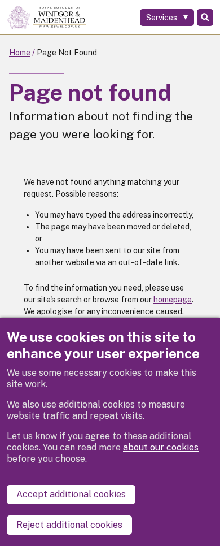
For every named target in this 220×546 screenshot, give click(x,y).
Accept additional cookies (71, 494)
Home (19, 52)
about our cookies (161, 447)
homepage (172, 299)
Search (205, 17)
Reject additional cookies (69, 524)
